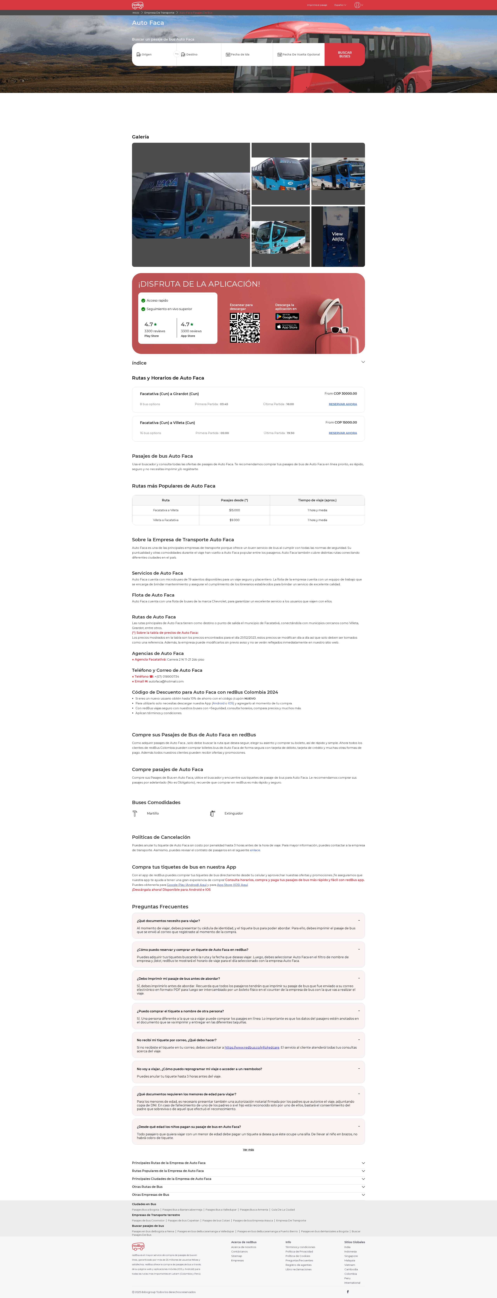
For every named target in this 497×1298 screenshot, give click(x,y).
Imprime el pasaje (317, 4)
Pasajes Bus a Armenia (254, 1209)
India (347, 1247)
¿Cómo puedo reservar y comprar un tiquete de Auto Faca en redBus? (192, 950)
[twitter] (355, 1292)
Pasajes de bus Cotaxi (216, 1220)
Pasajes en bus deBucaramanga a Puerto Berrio (267, 1231)
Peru (347, 1278)
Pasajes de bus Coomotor (148, 1220)
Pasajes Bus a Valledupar (221, 1209)
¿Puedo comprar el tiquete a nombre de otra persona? (180, 1011)
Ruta (166, 500)
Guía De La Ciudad (283, 1209)
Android (218, 703)
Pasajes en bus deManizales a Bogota (324, 1231)
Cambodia (351, 1269)
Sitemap (236, 1256)
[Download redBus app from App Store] (287, 329)
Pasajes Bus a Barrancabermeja (182, 1209)
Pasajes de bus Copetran (183, 1220)
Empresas (237, 1260)
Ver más (248, 1149)
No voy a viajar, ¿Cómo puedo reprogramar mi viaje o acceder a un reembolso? (199, 1069)
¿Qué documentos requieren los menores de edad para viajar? (186, 1094)
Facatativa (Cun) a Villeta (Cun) (167, 423)
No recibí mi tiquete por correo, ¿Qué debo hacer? (176, 1040)
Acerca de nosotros (243, 1247)
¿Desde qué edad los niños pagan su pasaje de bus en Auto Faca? (189, 1127)
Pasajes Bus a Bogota (145, 1209)
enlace (255, 850)
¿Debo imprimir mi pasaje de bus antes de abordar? (178, 979)
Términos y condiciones (300, 1247)
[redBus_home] (143, 5)
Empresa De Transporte (291, 1220)
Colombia (350, 1274)
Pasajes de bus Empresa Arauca (253, 1220)
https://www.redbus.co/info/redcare (252, 1047)
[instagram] (360, 1292)
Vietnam (349, 1265)
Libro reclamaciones (298, 1269)
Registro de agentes (298, 1265)
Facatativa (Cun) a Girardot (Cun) (169, 394)
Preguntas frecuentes (299, 1260)
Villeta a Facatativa (165, 520)
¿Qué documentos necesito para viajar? (168, 921)
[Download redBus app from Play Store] (287, 319)
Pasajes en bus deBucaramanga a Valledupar (205, 1231)
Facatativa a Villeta (165, 510)
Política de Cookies (298, 1256)
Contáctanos (239, 1251)
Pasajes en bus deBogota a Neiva (153, 1231)
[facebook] (348, 1292)
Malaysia (349, 1260)
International (352, 1283)
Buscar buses (345, 54)
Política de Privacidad (299, 1251)
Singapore (351, 1256)
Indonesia (350, 1251)
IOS (230, 703)
